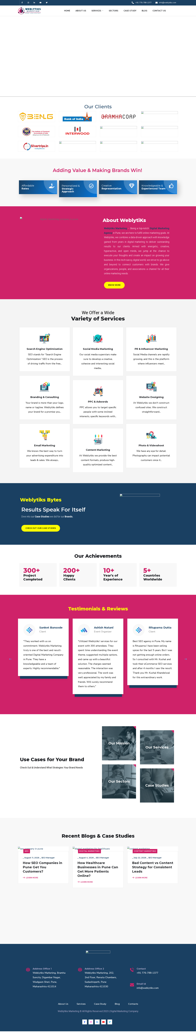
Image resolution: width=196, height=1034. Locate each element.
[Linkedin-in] (34, 2)
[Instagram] (28, 2)
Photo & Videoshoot (151, 445)
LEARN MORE (32, 877)
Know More (114, 285)
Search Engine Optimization (45, 349)
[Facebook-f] (22, 2)
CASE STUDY (130, 10)
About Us (63, 1004)
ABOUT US (80, 10)
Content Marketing (98, 449)
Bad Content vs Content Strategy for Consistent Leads (152, 867)
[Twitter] (46, 2)
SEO (27, 851)
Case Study (100, 1004)
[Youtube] (40, 2)
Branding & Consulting (44, 397)
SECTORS (113, 10)
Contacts (133, 1004)
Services (81, 1004)
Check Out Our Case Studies (40, 528)
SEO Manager (48, 857)
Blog (117, 1004)
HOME (67, 10)
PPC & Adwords (98, 401)
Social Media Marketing (98, 349)
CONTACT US (159, 10)
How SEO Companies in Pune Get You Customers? (42, 867)
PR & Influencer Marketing (151, 349)
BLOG (144, 10)
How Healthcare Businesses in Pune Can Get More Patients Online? (97, 869)
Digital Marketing (89, 851)
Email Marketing (44, 445)
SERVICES (96, 10)
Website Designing (151, 397)
